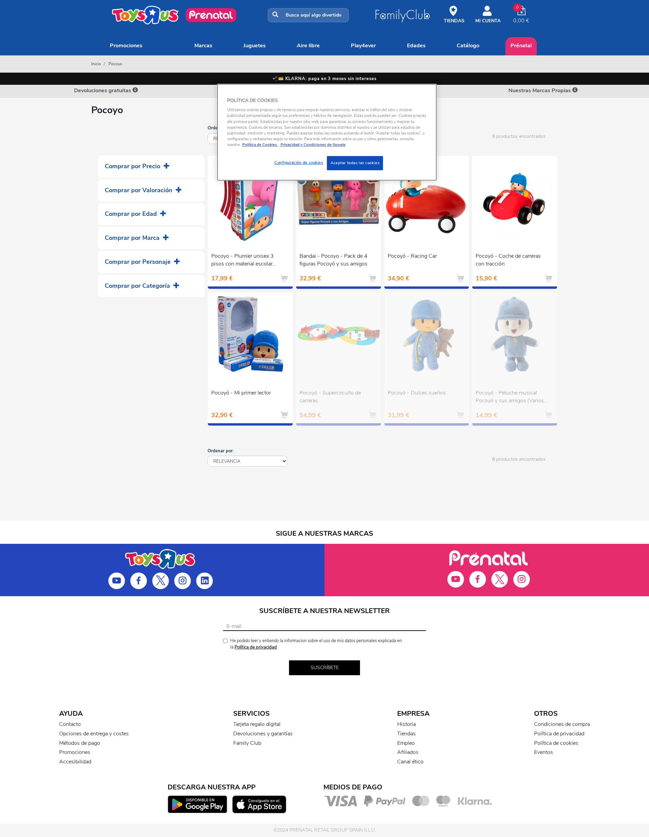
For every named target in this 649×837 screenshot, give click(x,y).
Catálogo (468, 45)
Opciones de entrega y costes (94, 733)
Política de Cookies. (260, 144)
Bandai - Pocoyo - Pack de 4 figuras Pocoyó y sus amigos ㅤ (334, 260)
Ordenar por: (221, 451)
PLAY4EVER (363, 45)
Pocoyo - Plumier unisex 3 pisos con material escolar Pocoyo (242, 260)
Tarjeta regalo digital (257, 724)
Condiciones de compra (562, 724)
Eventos (543, 752)
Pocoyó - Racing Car (412, 256)
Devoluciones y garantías (263, 733)
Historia (406, 724)
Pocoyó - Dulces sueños (417, 393)
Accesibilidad (75, 761)
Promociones (126, 45)
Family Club (247, 743)
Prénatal (521, 45)
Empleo (406, 743)
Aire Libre (308, 45)
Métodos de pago (79, 743)
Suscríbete (325, 667)
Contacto (70, 724)
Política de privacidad (256, 647)
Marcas (203, 45)
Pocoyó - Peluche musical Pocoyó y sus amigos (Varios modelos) (510, 397)
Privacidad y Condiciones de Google (312, 144)
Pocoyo (115, 64)
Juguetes (254, 45)
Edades (416, 45)
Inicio (96, 64)
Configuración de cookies (298, 162)
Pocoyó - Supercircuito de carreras (330, 396)
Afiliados (407, 752)
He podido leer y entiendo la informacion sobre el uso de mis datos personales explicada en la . (316, 644)
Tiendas (406, 733)
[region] (327, 132)
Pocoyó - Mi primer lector (241, 393)
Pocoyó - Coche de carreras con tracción (508, 260)
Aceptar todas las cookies (355, 163)
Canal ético (410, 761)
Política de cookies (556, 743)
